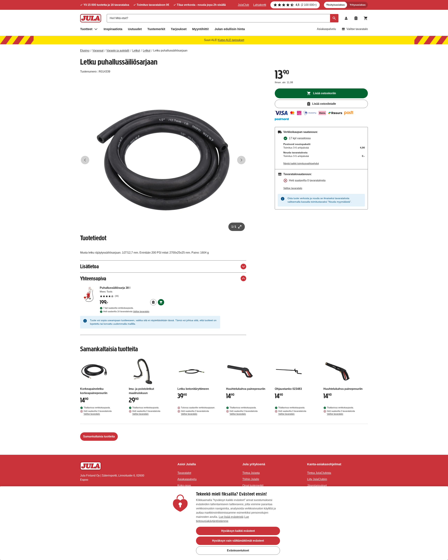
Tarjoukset (179, 29)
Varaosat (97, 50)
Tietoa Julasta (251, 472)
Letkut (136, 50)
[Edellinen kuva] (85, 160)
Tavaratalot (184, 472)
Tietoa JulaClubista (319, 472)
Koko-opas (184, 485)
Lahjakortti (259, 4)
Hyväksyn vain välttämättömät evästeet (238, 540)
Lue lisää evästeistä (231, 516)
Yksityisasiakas (335, 4)
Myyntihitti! (200, 29)
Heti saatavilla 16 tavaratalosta (126, 311)
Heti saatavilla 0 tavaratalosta (98, 412)
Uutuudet (135, 29)
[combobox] (222, 18)
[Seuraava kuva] (241, 160)
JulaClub (243, 4)
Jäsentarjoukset (317, 485)
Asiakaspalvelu (326, 28)
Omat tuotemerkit (252, 485)
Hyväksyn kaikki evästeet (238, 530)
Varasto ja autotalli (117, 50)
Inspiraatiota (113, 29)
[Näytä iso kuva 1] (163, 160)
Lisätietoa (89, 266)
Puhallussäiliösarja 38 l (132, 292)
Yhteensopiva (93, 278)
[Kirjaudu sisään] (346, 18)
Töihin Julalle (250, 479)
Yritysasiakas (358, 4)
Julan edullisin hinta (230, 29)
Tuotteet (86, 29)
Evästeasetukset (238, 550)
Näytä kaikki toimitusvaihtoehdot (301, 163)
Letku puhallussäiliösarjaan (170, 50)
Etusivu (84, 50)
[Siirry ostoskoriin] (366, 18)
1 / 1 (233, 226)
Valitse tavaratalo (357, 28)
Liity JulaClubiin (317, 479)
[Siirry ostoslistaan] (356, 18)
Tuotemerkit (156, 29)
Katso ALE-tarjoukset (231, 40)
